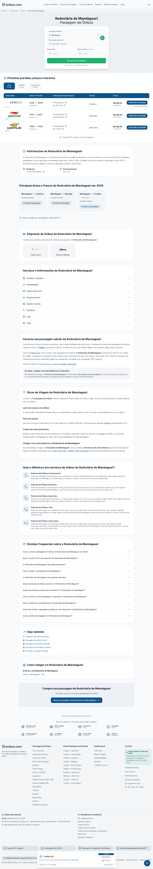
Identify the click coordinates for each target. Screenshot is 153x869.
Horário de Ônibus (51, 4)
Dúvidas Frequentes (67, 364)
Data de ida (51, 49)
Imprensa (97, 761)
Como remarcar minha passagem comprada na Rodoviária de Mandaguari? (55, 596)
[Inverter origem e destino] (102, 38)
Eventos (36, 801)
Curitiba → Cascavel (70, 779)
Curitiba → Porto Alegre (72, 783)
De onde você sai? (55, 31)
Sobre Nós (98, 751)
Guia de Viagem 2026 (41, 783)
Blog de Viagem (100, 754)
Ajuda (123, 4)
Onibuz (42, 347)
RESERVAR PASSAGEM (137, 102)
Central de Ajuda (131, 776)
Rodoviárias (14, 11)
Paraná (22, 11)
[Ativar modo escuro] (149, 4)
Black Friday (37, 797)
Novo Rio (61, 451)
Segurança (37, 776)
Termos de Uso (83, 825)
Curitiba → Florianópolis (72, 754)
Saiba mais (74, 860)
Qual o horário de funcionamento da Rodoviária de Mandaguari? (50, 558)
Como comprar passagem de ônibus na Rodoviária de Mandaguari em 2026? (55, 552)
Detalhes (107, 860)
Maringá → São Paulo (71, 776)
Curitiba (69, 451)
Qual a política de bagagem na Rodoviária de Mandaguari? (47, 616)
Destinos (98, 4)
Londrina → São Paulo (71, 772)
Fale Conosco (130, 772)
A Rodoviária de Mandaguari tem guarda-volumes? (44, 577)
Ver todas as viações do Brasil (37, 651)
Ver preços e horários (76, 61)
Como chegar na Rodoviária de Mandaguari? (42, 571)
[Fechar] (113, 854)
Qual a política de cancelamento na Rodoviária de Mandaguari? (49, 603)
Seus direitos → (109, 865)
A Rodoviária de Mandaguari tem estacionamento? (44, 564)
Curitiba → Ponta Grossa (72, 769)
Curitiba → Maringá (70, 761)
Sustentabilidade (100, 758)
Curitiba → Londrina (70, 758)
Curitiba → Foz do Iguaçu (72, 765)
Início (6, 11)
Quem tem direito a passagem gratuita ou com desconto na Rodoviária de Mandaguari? (60, 609)
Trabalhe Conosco (101, 765)
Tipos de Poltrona (86, 4)
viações (107, 423)
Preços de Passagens (68, 4)
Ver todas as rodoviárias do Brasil (38, 647)
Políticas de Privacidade (87, 828)
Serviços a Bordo (39, 772)
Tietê (55, 451)
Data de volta (85, 49)
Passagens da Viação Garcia (36, 640)
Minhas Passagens (111, 4)
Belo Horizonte (81, 451)
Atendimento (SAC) (132, 768)
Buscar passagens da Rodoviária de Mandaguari (75, 700)
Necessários (106, 857)
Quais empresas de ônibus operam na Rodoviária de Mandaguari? (51, 584)
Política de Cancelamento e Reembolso (92, 831)
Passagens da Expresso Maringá (38, 644)
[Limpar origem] (98, 35)
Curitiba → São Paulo (71, 751)
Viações (36, 790)
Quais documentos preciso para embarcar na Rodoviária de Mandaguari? (54, 590)
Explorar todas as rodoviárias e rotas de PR (40, 218)
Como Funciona (38, 751)
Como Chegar (38, 769)
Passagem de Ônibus (40, 754)
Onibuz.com (35, 353)
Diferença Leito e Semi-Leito (43, 779)
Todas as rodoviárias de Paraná (37, 637)
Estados (35, 794)
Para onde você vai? (56, 40)
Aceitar (106, 854)
